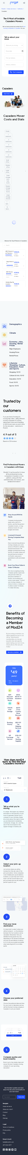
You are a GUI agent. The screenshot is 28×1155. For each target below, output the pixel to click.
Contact (5, 1112)
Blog (4, 1115)
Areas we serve (7, 1106)
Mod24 (3, 9)
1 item (7, 203)
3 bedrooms (9, 145)
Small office (7, 161)
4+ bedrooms (9, 156)
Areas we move (11, 9)
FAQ (4, 1133)
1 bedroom (8, 135)
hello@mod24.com (8, 1142)
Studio (7, 131)
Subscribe (21, 1097)
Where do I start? (8, 1109)
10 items (7, 208)
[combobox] (14, 45)
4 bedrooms (9, 151)
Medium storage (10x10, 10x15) (8, 189)
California (20, 9)
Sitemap (5, 1118)
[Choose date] (22, 51)
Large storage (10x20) (8, 196)
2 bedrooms (9, 140)
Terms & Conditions (8, 1127)
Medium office (8, 166)
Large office (7, 171)
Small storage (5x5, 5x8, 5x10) (8, 179)
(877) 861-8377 (7, 1145)
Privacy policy (7, 1130)
